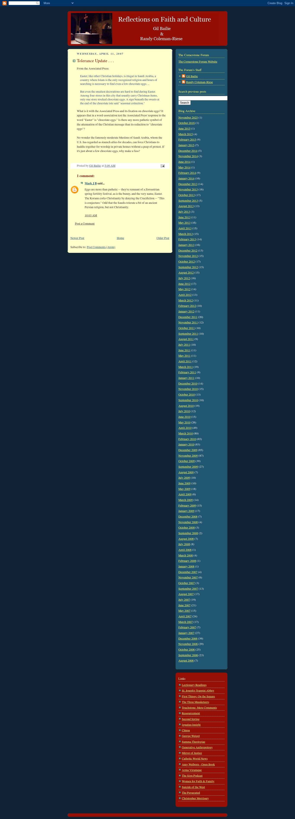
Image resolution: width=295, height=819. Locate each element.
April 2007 (185, 616)
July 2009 (184, 478)
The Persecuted (191, 793)
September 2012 (188, 267)
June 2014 (184, 162)
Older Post (163, 238)
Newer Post (77, 238)
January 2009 (186, 511)
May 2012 (184, 289)
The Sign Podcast (192, 776)
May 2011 (184, 356)
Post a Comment (85, 223)
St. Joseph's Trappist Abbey (198, 690)
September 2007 (188, 589)
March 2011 (185, 367)
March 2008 (185, 555)
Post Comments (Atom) (101, 247)
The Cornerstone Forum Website (197, 61)
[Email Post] (162, 166)
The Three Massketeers (195, 702)
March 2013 (185, 234)
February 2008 (187, 561)
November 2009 (188, 456)
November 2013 (188, 189)
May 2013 (184, 223)
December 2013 (187, 184)
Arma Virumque (192, 770)
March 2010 (185, 433)
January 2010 (186, 444)
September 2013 (188, 201)
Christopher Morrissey (195, 798)
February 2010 (187, 439)
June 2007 (184, 605)
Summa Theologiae (193, 742)
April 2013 (185, 228)
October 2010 (186, 394)
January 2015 (186, 145)
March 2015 (185, 134)
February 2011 (187, 372)
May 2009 (184, 489)
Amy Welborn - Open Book (198, 764)
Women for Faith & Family (198, 781)
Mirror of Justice (192, 753)
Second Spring (191, 719)
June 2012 (184, 284)
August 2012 (186, 272)
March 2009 (185, 500)
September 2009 (188, 467)
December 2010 (187, 383)
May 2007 (184, 611)
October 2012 (186, 261)
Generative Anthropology (197, 747)
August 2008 (186, 539)
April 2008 (185, 550)
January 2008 (186, 566)
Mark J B (91, 183)
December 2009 (187, 450)
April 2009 (185, 494)
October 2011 (186, 328)
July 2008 (184, 544)
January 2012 (186, 311)
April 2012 (185, 295)
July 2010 (184, 411)
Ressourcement (191, 713)
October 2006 (186, 649)
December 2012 (187, 250)
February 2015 (187, 139)
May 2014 (184, 167)
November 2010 (188, 389)
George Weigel (191, 736)
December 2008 (187, 516)
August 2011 (186, 339)
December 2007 (187, 572)
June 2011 (184, 350)
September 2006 (188, 655)
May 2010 (184, 422)
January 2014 (186, 178)
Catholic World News (195, 758)
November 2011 (188, 322)
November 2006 (188, 644)
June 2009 (184, 483)
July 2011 (184, 345)
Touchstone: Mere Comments (199, 708)
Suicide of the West (193, 787)
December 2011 (187, 317)
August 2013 (186, 206)
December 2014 (187, 151)
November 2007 (188, 577)
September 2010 (188, 400)
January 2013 (186, 245)
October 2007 (186, 583)
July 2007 (184, 600)
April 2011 (185, 361)
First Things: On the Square (198, 696)
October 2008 (186, 527)
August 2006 (186, 660)
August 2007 (186, 594)
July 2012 (184, 278)
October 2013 (186, 195)
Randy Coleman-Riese (199, 82)
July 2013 (184, 212)
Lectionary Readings (194, 685)
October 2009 (186, 461)
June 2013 (184, 217)
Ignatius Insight (191, 725)
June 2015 (184, 128)
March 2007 (185, 622)
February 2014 (187, 173)
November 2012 (188, 256)
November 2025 (188, 117)
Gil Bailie (192, 76)
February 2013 (187, 239)
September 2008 (188, 533)
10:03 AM (91, 215)
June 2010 (184, 417)
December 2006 (187, 638)
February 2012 (187, 306)
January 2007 (186, 633)
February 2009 (187, 505)
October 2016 (186, 123)
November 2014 (188, 156)
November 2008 (188, 522)
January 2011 (186, 378)
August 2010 (186, 406)
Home (120, 238)
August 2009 (186, 472)
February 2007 (187, 627)
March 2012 (185, 300)
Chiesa (186, 730)
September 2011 (188, 334)
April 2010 (185, 428)
